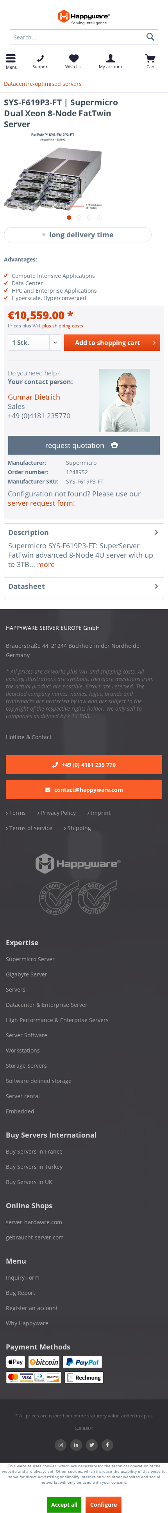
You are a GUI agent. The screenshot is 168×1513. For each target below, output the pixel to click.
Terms (17, 812)
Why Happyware (27, 1323)
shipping (84, 1427)
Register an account (32, 1308)
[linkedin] (76, 1445)
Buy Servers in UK (29, 1182)
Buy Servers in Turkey (34, 1166)
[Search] (150, 37)
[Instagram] (60, 1445)
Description (28, 532)
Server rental (23, 1096)
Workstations (23, 1050)
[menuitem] (84, 37)
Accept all (64, 1504)
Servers (15, 989)
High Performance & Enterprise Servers (57, 1020)
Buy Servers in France (34, 1151)
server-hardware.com (34, 1222)
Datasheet (26, 586)
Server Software (26, 1035)
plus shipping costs (62, 325)
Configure (103, 1504)
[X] (92, 1445)
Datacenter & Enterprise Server (47, 1004)
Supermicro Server (30, 959)
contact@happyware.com (88, 789)
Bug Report (20, 1292)
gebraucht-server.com (35, 1237)
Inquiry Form (22, 1277)
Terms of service (30, 828)
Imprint (100, 812)
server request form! (41, 503)
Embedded (20, 1111)
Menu (11, 66)
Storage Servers (26, 1065)
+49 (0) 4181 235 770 (89, 764)
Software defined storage (38, 1081)
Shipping (78, 828)
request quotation (75, 445)
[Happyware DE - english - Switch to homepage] (84, 17)
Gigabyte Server (26, 974)
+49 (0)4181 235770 (39, 415)
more (45, 564)
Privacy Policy (57, 812)
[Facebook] (107, 1445)
